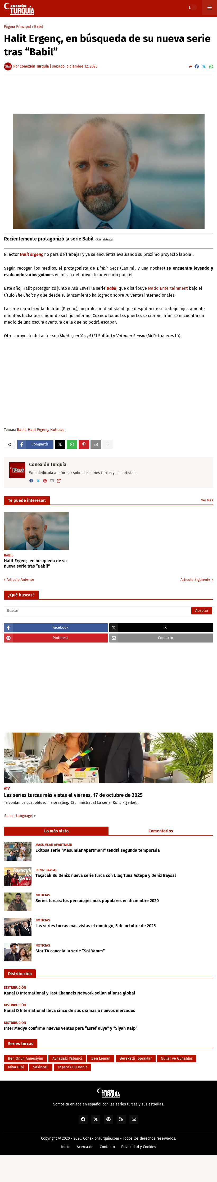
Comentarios (160, 830)
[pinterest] (45, 481)
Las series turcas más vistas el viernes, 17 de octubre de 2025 (73, 795)
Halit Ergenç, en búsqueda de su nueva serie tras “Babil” (35, 563)
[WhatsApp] (211, 67)
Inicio (65, 1147)
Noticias (57, 430)
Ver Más (207, 500)
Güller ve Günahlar (176, 1058)
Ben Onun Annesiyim (25, 1058)
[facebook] (31, 481)
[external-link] (59, 481)
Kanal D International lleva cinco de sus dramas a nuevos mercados (69, 1010)
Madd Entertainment (168, 288)
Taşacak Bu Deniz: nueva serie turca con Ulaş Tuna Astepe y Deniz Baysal (105, 875)
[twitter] (38, 481)
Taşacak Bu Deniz (72, 1067)
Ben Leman (100, 1058)
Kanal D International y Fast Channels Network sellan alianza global (69, 993)
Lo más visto (56, 830)
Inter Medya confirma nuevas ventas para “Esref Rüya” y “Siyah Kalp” (71, 1028)
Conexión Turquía (47, 464)
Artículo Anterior (20, 579)
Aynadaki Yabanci (67, 1058)
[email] (52, 481)
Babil (38, 27)
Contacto (107, 1147)
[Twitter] (204, 67)
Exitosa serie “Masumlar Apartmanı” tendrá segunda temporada (97, 850)
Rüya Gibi (16, 1067)
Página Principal (17, 27)
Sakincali (40, 1067)
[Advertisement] (108, 95)
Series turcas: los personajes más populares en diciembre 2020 (97, 900)
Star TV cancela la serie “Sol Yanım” (70, 950)
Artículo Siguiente (195, 579)
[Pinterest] (84, 444)
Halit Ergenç (31, 254)
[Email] (96, 444)
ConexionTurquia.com (101, 1138)
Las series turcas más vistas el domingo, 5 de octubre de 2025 (95, 925)
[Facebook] (197, 67)
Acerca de (85, 1147)
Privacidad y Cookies (138, 1147)
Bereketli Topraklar (136, 1058)
